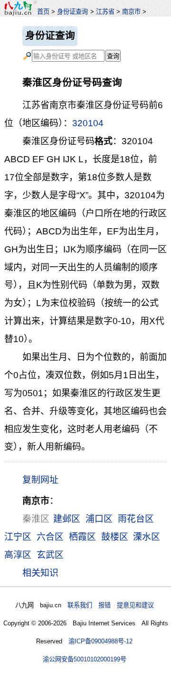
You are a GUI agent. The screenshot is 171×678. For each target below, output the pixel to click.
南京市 (131, 11)
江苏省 (105, 11)
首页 (43, 11)
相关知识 (40, 573)
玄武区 (50, 555)
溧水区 (146, 537)
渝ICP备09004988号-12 (100, 641)
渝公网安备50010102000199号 (84, 659)
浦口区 (99, 519)
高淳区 (17, 555)
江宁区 (17, 537)
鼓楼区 (114, 537)
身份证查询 (72, 11)
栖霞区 (82, 537)
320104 (88, 123)
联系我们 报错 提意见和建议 (110, 605)
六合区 (50, 537)
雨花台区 (136, 519)
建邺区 (66, 519)
